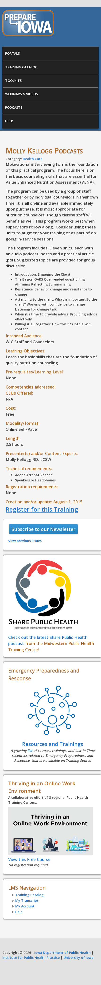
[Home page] (28, 35)
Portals (12, 53)
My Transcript (27, 900)
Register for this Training (42, 509)
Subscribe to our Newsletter (43, 529)
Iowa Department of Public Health (62, 952)
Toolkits (13, 80)
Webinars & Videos (21, 94)
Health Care (32, 159)
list (29, 750)
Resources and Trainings (52, 744)
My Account (25, 906)
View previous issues (25, 540)
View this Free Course (29, 859)
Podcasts (13, 107)
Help (9, 121)
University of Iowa (78, 957)
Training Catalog (21, 67)
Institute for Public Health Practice (31, 957)
